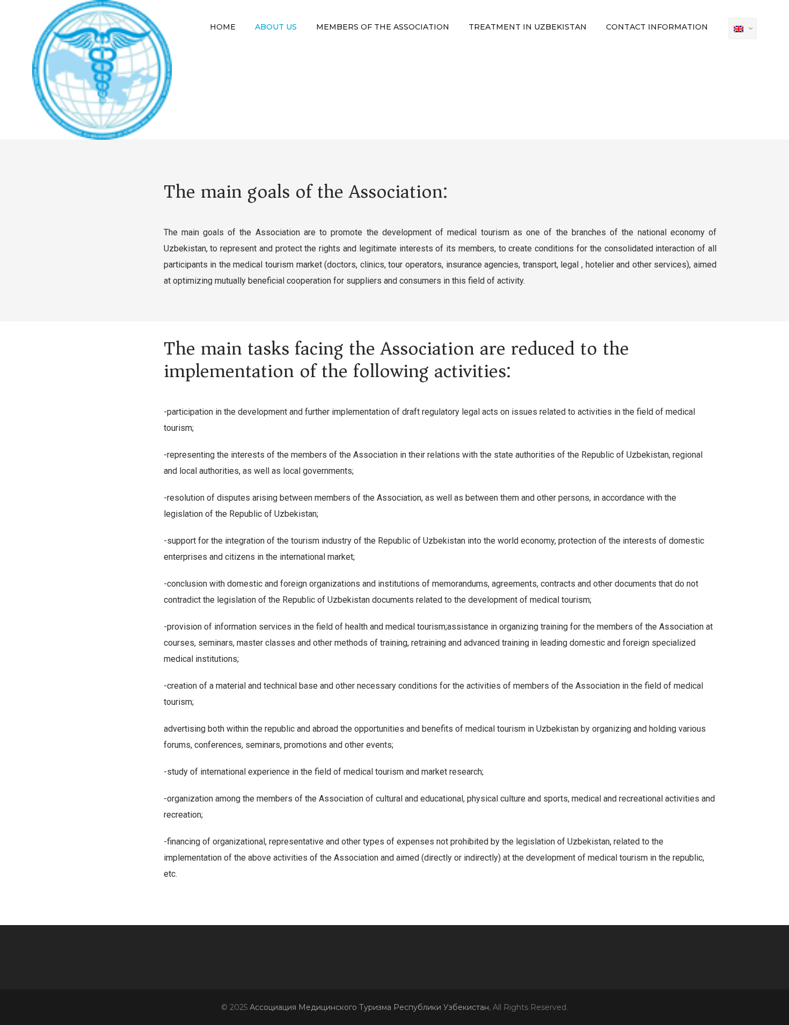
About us (276, 27)
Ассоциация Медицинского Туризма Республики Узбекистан (369, 1007)
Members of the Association (382, 27)
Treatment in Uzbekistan (528, 27)
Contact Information (657, 27)
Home (223, 27)
